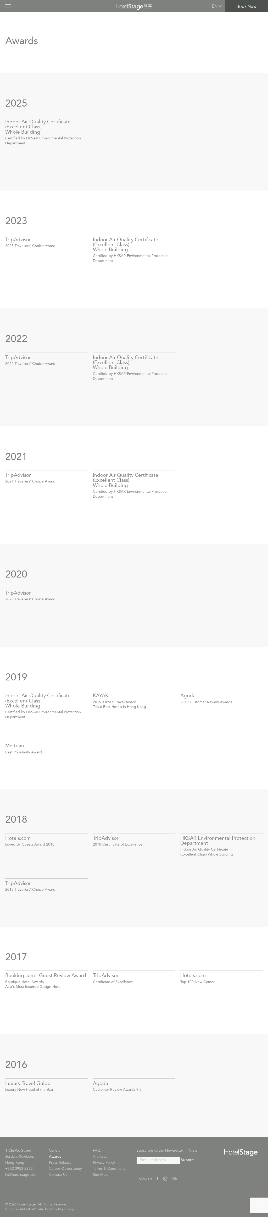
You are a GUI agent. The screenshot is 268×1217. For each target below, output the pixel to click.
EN (214, 6)
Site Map (100, 1175)
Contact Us (58, 1175)
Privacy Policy (104, 1163)
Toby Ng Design (62, 1209)
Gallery (54, 1151)
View (193, 1151)
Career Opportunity (65, 1169)
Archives (100, 1157)
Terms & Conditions (109, 1169)
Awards (55, 1157)
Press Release (60, 1163)
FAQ (96, 1151)
